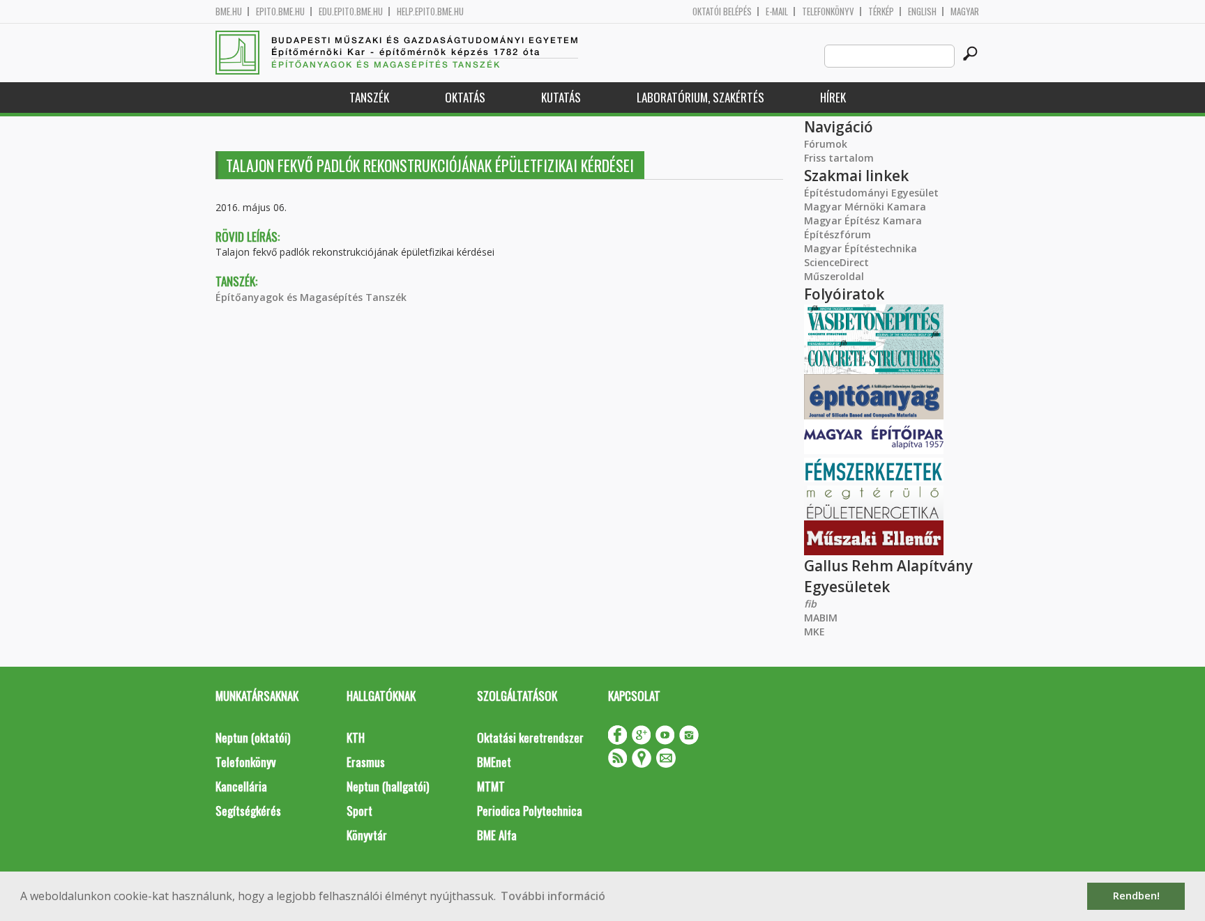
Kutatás (561, 97)
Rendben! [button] (1136, 895)
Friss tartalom (839, 157)
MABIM (821, 617)
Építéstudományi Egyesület (871, 192)
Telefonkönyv (828, 11)
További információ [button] (553, 896)
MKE (814, 631)
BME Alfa (497, 835)
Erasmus (366, 762)
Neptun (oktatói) (252, 737)
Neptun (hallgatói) (388, 786)
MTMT (491, 786)
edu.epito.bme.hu (351, 11)
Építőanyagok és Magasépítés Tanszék (311, 297)
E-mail (777, 11)
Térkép (881, 11)
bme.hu (228, 11)
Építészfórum (837, 234)
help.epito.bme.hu (430, 11)
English (922, 11)
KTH (356, 737)
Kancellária (241, 786)
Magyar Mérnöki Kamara (865, 206)
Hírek (833, 97)
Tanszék (369, 97)
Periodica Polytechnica (529, 810)
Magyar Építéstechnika (860, 248)
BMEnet (494, 762)
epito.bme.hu (280, 11)
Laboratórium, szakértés (700, 97)
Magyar (964, 11)
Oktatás (465, 97)
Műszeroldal (834, 276)
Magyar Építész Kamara (863, 220)
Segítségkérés (248, 810)
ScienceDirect (836, 262)
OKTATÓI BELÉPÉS (722, 11)
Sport (359, 810)
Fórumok (825, 143)
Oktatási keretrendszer (530, 737)
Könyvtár (367, 835)
